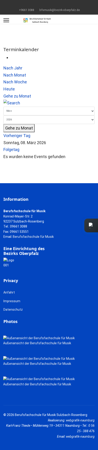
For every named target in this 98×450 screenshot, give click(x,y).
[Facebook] (42, 4)
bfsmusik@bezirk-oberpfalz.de (59, 10)
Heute (9, 89)
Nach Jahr (12, 68)
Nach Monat (14, 75)
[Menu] (6, 20)
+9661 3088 (26, 10)
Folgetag (11, 149)
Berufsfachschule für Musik (33, 236)
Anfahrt (9, 292)
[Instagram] (56, 4)
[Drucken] (12, 57)
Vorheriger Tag (16, 135)
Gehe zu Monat (17, 96)
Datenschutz (13, 309)
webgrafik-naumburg (80, 420)
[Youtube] (49, 4)
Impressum (11, 301)
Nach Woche (15, 81)
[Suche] (49, 103)
